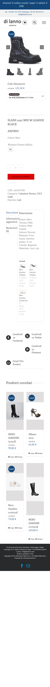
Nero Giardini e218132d (12, 509)
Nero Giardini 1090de (22, 272)
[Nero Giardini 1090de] (23, 266)
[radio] (10, 149)
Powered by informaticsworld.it (25, 558)
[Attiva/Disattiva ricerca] (34, 22)
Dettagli (19, 457)
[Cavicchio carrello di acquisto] (24, 22)
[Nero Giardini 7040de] (33, 266)
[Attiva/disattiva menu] (44, 22)
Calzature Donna (27, 193)
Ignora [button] (27, 6)
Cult (19, 199)
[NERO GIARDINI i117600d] (35, 489)
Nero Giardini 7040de (32, 272)
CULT (39, 193)
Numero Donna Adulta (20, 144)
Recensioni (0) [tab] (11, 229)
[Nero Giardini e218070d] (23, 292)
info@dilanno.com (25, 14)
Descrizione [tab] (11, 212)
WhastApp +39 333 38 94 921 (32, 12)
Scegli (12, 457)
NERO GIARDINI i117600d (34, 523)
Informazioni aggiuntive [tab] (11, 220)
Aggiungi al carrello (20, 176)
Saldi (10, 196)
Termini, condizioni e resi (25, 554)
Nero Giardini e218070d (23, 298)
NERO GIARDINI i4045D (13, 438)
